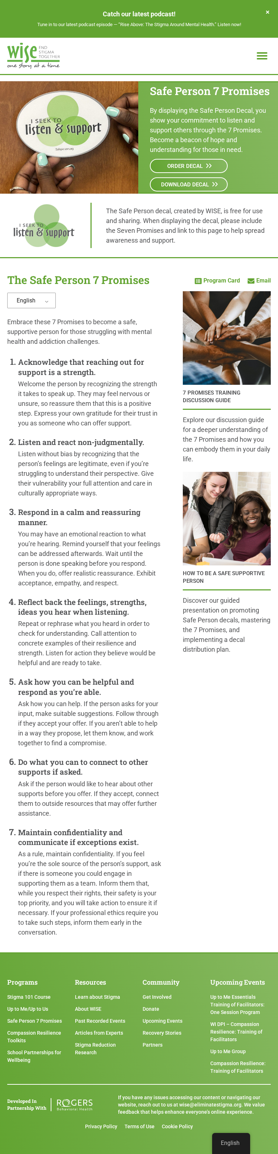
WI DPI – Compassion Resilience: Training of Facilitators (236, 1031)
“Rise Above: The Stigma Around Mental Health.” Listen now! (179, 24)
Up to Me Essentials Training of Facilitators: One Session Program (237, 1004)
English (26, 300)
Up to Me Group (228, 1051)
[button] (262, 56)
